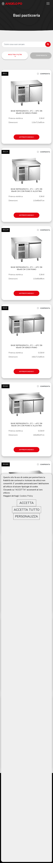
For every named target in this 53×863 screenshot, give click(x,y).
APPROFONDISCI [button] (26, 137)
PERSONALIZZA (26, 516)
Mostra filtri (15, 55)
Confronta (45, 74)
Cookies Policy (26, 495)
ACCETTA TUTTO (26, 510)
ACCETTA (26, 503)
